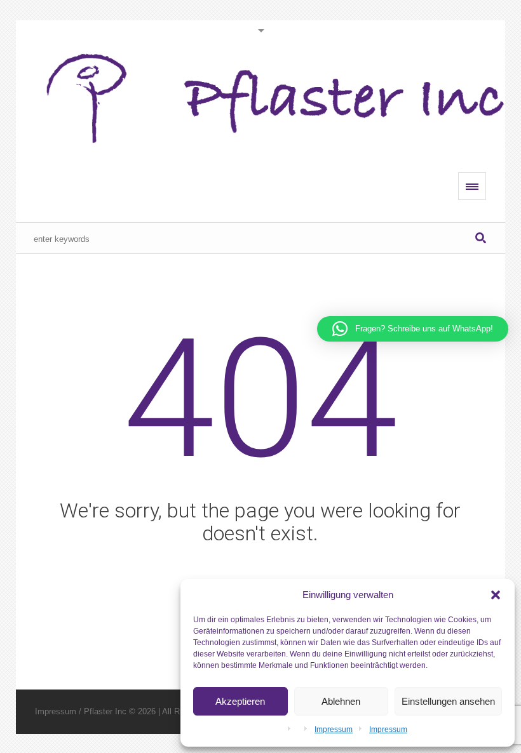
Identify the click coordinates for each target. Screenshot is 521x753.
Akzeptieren (240, 701)
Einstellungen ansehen (448, 701)
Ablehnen (340, 701)
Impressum (334, 729)
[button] (495, 595)
